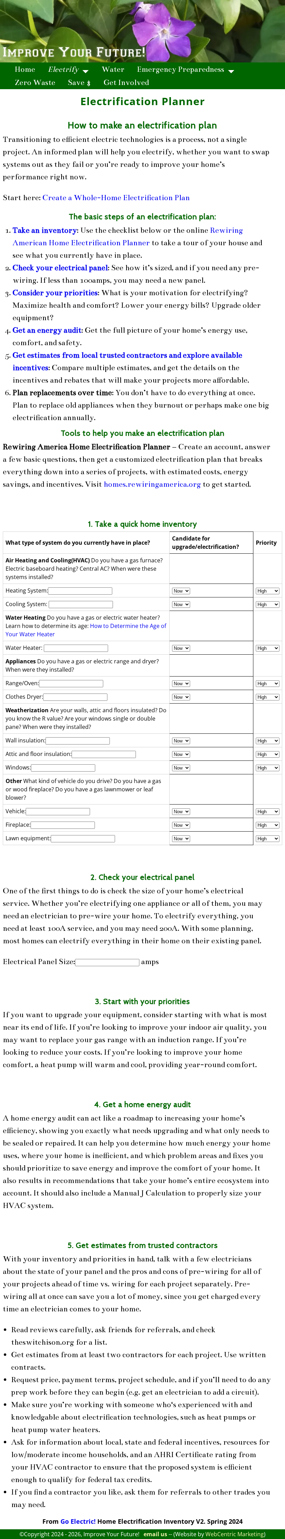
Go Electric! (78, 1521)
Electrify (63, 69)
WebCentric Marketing (234, 1534)
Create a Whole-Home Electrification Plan (116, 197)
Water (112, 69)
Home (25, 69)
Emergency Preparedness (180, 69)
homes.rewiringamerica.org (152, 484)
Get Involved (126, 82)
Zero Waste (35, 82)
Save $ (79, 82)
